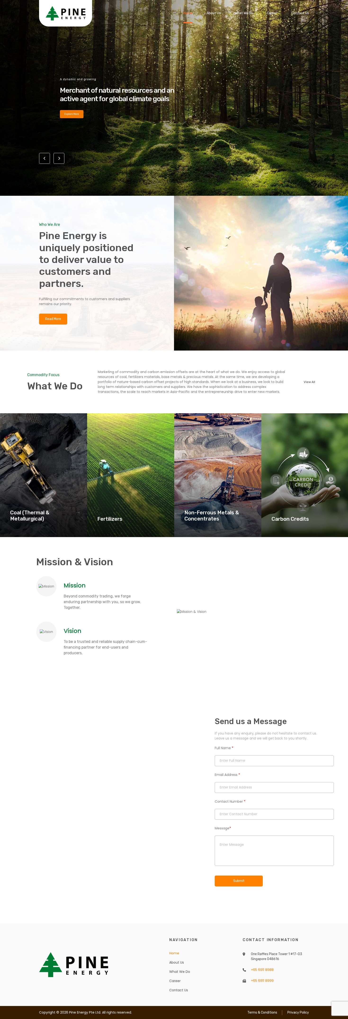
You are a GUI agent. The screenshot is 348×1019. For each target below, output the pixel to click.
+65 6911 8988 (262, 969)
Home (187, 13)
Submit (239, 881)
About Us (214, 13)
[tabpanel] (174, 98)
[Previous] (44, 158)
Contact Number (230, 801)
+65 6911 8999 (262, 980)
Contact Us (300, 13)
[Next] (59, 158)
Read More (53, 319)
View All (309, 382)
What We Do (244, 13)
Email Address (227, 774)
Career (272, 13)
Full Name (224, 748)
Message (223, 828)
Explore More (55, 120)
